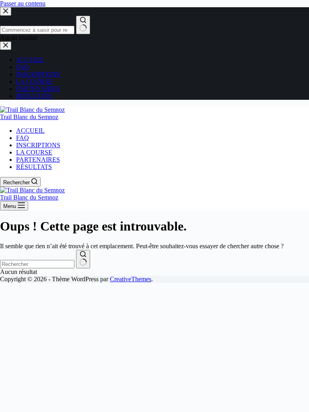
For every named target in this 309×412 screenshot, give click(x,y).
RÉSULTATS (34, 166)
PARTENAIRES (38, 159)
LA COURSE (34, 152)
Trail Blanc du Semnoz (29, 116)
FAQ (22, 137)
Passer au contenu (22, 3)
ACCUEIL (30, 130)
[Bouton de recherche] (83, 259)
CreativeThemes (130, 279)
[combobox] (37, 264)
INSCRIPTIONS (38, 145)
